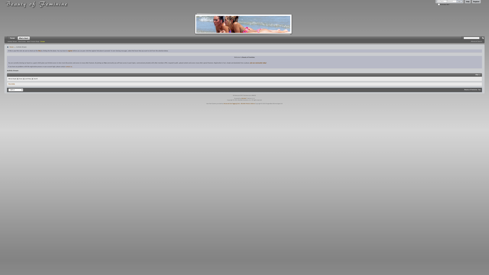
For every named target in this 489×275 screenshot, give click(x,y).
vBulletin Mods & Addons (248, 103)
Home (11, 47)
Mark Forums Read (33, 41)
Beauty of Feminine (470, 90)
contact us (69, 66)
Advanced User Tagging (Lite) (232, 103)
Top (479, 90)
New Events (22, 41)
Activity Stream (12, 41)
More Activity (11, 84)
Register (476, 2)
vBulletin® (244, 98)
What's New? (23, 38)
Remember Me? (444, 4)
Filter (477, 75)
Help (467, 2)
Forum (12, 38)
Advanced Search (476, 41)
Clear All (35, 78)
